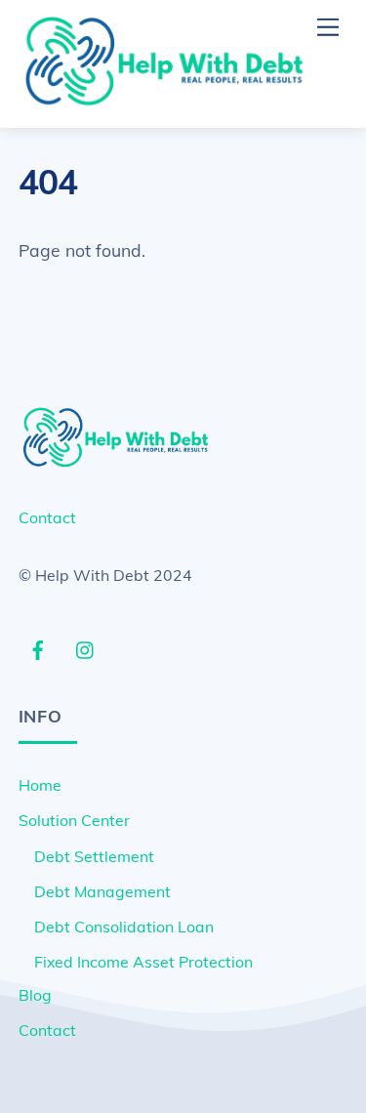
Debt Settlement (94, 856)
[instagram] (85, 647)
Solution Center (74, 820)
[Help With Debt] (165, 103)
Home (40, 785)
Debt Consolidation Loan (124, 926)
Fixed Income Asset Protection (143, 961)
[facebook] (38, 647)
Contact (47, 517)
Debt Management (102, 891)
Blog (35, 995)
